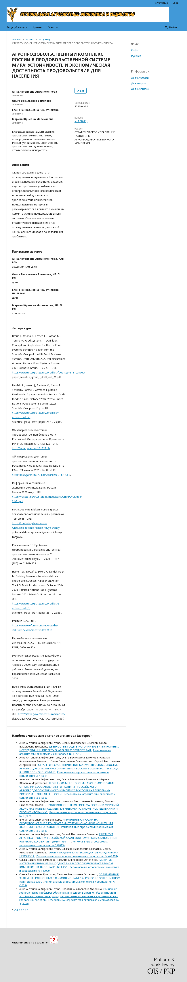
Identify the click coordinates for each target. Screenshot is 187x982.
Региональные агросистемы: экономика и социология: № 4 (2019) (65, 752)
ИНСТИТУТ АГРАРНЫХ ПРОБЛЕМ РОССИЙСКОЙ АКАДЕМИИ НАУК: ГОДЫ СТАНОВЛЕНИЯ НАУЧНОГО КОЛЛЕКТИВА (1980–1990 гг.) (68, 837)
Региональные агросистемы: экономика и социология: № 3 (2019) (63, 843)
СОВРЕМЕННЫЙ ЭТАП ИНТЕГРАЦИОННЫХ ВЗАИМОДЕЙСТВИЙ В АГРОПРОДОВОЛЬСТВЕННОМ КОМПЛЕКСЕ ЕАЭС (69, 878)
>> (26, 910)
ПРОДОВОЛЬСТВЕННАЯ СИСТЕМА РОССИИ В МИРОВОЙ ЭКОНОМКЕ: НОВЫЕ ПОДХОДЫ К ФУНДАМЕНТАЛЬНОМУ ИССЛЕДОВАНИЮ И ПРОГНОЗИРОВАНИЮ (69, 808)
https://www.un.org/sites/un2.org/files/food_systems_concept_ (49, 372)
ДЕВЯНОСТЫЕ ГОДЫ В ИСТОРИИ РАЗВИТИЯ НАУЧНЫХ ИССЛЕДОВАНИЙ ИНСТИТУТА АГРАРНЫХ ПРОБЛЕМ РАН (69, 748)
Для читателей (140, 77)
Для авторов (138, 83)
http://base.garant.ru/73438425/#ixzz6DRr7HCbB (41, 474)
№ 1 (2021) (44, 39)
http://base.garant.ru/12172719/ (31, 448)
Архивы (37, 27)
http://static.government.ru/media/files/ (41, 714)
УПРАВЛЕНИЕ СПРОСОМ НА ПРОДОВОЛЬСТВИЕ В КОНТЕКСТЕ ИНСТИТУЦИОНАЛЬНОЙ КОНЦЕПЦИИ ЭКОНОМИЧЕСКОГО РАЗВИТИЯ (66, 823)
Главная (16, 39)
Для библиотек (140, 88)
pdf (82, 90)
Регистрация (161, 2)
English (135, 50)
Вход (176, 2)
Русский (136, 56)
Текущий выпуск (17, 27)
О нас (52, 27)
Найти (172, 27)
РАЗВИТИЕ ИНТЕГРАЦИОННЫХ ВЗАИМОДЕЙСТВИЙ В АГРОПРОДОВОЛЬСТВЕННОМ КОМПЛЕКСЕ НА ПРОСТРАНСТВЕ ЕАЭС (66, 863)
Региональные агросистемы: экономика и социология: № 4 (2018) (77, 856)
